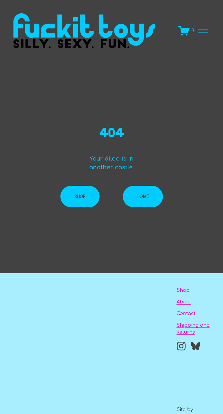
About (184, 302)
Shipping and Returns (193, 329)
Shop (183, 290)
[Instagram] (181, 346)
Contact (186, 313)
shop (80, 196)
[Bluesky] (195, 346)
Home (143, 196)
